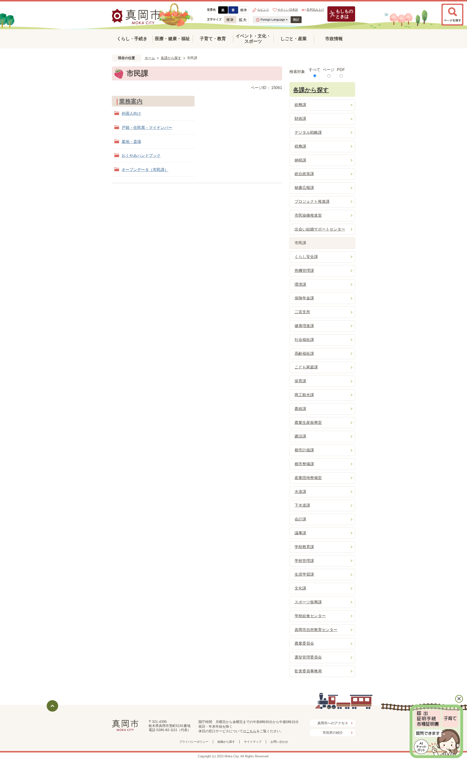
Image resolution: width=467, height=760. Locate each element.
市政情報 (334, 38)
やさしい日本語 (288, 9)
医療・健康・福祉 (172, 38)
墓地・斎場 (131, 142)
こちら (251, 731)
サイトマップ (252, 741)
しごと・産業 (293, 38)
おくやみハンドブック (141, 155)
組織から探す (226, 741)
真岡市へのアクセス (332, 723)
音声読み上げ (315, 9)
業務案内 (131, 101)
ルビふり (263, 9)
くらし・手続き (132, 38)
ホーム (150, 58)
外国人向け (131, 113)
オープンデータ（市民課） (145, 170)
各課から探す (171, 58)
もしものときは (344, 14)
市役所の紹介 (333, 732)
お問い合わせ (279, 741)
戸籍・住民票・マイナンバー (147, 127)
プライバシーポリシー (193, 741)
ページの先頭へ (52, 706)
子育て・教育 (213, 38)
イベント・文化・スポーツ (253, 39)
